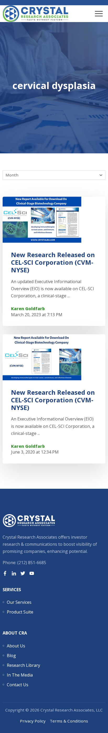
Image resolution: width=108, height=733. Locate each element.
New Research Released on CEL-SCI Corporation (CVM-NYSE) (53, 262)
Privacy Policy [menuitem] (33, 721)
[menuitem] (19, 602)
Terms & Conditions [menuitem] (69, 721)
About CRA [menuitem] (15, 633)
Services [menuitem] (12, 589)
